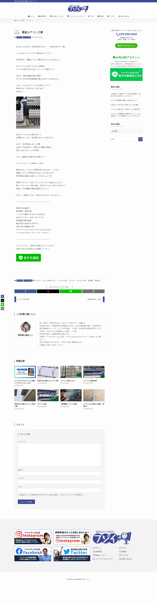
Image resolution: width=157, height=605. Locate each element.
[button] (25, 291)
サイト (20, 487)
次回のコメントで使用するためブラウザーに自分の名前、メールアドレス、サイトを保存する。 (52, 495)
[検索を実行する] (140, 139)
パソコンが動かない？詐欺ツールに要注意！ (126, 109)
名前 (20, 470)
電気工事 (97, 280)
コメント (22, 441)
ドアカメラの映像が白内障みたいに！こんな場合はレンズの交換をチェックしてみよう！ (126, 115)
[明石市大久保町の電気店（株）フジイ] (78, 8)
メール (21, 478)
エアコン (19, 37)
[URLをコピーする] (93, 291)
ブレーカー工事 (81, 280)
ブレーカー (72, 280)
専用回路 (90, 280)
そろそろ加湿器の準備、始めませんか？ (124, 100)
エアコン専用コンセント (50, 280)
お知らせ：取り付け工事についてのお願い (125, 105)
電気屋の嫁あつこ (25, 335)
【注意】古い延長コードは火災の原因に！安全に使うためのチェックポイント (126, 95)
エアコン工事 (26, 37)
